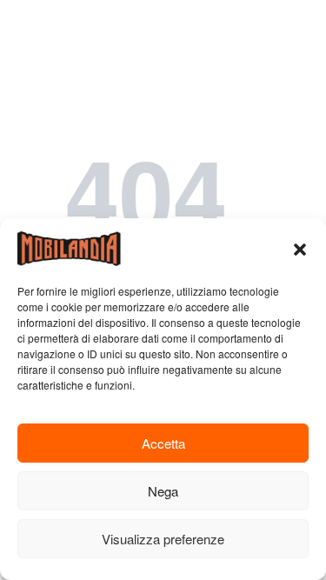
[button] (300, 248)
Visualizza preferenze (163, 539)
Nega (163, 491)
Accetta (163, 443)
